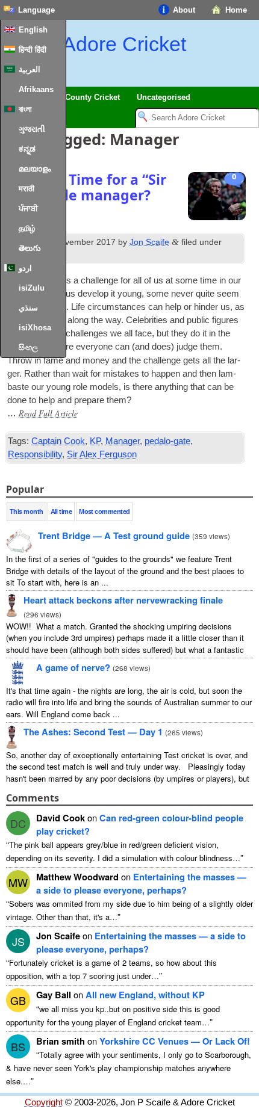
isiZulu (32, 287)
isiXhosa (35, 327)
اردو (25, 268)
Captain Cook (58, 441)
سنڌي (28, 307)
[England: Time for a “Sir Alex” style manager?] (217, 197)
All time (61, 511)
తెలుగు (30, 248)
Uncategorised (163, 97)
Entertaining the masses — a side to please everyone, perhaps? (141, 883)
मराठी (26, 188)
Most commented (104, 511)
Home (236, 9)
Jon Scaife (149, 242)
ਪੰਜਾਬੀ (28, 208)
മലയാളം (35, 168)
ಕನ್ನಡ (27, 148)
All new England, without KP (145, 994)
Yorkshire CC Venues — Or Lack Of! (174, 1041)
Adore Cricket (124, 43)
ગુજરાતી (32, 129)
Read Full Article (48, 413)
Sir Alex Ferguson (102, 454)
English (33, 29)
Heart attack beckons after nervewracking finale (123, 600)
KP (95, 441)
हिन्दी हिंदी (32, 49)
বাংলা (25, 109)
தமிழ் (27, 228)
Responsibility (35, 454)
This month (26, 511)
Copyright (44, 1102)
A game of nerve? (73, 667)
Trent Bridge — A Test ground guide (114, 535)
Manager (122, 441)
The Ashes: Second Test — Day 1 (93, 731)
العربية (29, 69)
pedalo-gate (167, 441)
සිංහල (28, 347)
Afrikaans (36, 89)
